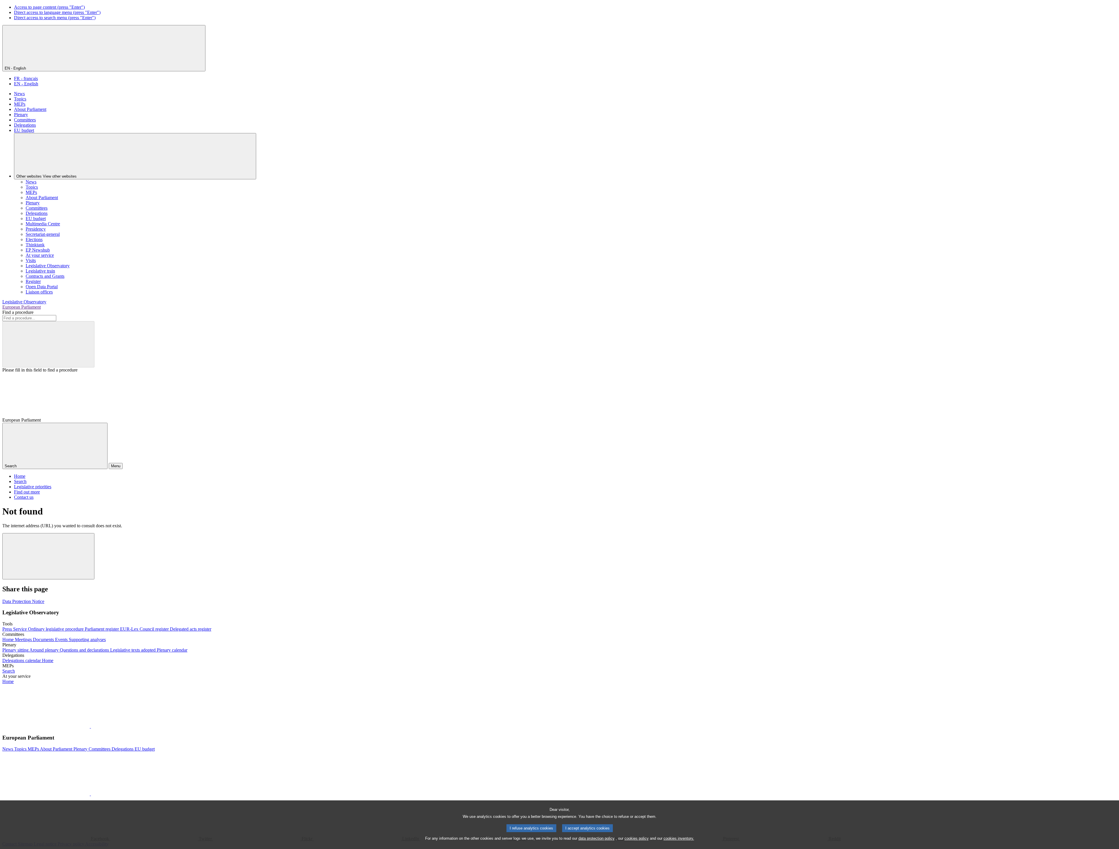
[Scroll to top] (48, 556)
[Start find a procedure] (48, 344)
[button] (90, 726)
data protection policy (596, 838)
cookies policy (636, 838)
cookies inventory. (679, 838)
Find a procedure (18, 312)
